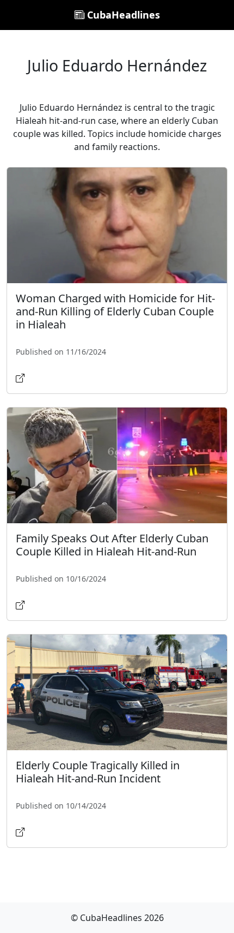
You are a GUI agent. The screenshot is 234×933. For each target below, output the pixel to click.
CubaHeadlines (122, 14)
